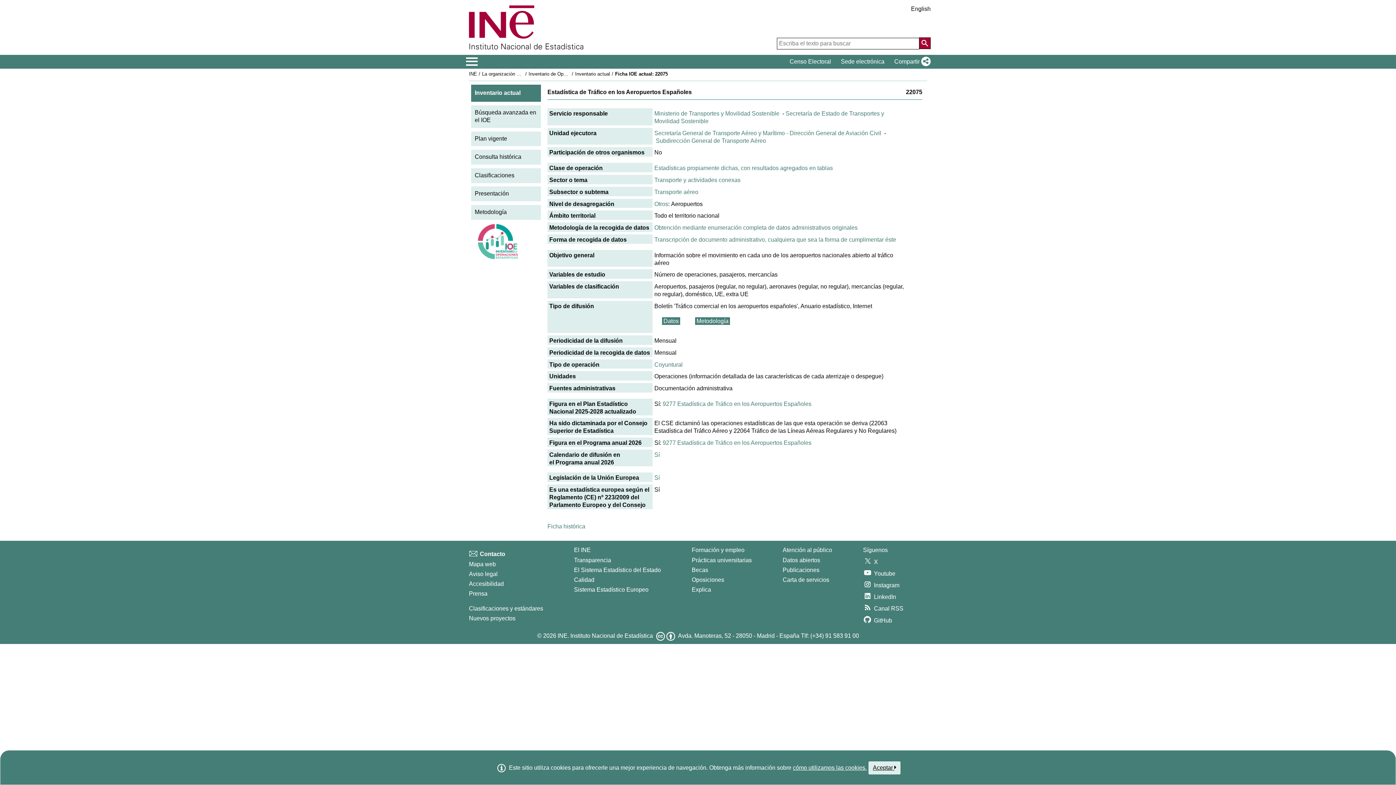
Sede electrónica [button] (862, 62)
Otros (661, 204)
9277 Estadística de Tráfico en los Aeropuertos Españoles (737, 404)
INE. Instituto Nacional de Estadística (605, 636)
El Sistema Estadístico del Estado (617, 570)
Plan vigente (491, 139)
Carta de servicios (806, 580)
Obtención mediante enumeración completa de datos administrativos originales (756, 228)
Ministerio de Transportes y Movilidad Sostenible (716, 113)
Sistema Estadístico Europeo (611, 590)
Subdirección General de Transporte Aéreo (711, 141)
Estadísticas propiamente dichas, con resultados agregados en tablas (743, 168)
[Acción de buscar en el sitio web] (925, 43)
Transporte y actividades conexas (697, 180)
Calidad (584, 580)
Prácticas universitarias (722, 560)
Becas (700, 570)
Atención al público (807, 550)
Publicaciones (801, 570)
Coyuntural (668, 365)
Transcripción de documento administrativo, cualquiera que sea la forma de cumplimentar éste (775, 240)
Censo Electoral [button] (810, 62)
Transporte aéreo (676, 192)
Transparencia (592, 560)
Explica (701, 590)
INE (473, 74)
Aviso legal (483, 574)
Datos (671, 321)
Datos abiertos (801, 560)
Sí (657, 455)
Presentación (492, 193)
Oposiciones (708, 580)
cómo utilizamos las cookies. (830, 768)
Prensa (478, 594)
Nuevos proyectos (492, 618)
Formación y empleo (718, 550)
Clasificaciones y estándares (506, 608)
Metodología (491, 212)
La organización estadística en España (523, 74)
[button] (911, 61)
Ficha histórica (566, 526)
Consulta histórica (498, 157)
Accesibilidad (486, 584)
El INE (582, 550)
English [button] (921, 9)
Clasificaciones (494, 175)
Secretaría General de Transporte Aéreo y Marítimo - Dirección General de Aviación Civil (767, 133)
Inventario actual (592, 74)
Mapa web (482, 564)
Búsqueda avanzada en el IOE (505, 116)
